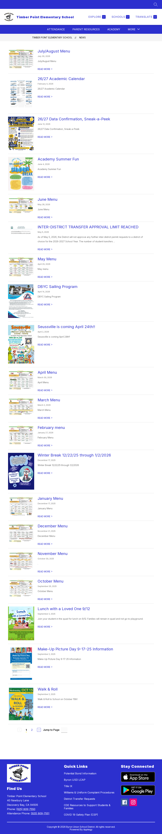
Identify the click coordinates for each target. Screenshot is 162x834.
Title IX (68, 786)
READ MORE (45, 69)
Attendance (56, 29)
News (82, 37)
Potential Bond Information (80, 773)
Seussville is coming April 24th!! (66, 326)
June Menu (47, 199)
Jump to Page (51, 729)
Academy (113, 29)
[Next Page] (39, 730)
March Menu (49, 400)
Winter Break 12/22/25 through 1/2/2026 (74, 455)
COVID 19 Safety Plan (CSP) (81, 814)
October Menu (50, 581)
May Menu (47, 259)
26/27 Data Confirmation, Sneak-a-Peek (74, 119)
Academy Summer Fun (58, 159)
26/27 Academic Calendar (61, 78)
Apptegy (87, 829)
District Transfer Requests (79, 798)
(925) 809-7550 (25, 809)
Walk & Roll (48, 689)
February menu (51, 427)
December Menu (53, 526)
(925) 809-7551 (40, 813)
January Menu (50, 498)
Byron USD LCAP (74, 779)
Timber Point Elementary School (52, 37)
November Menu (53, 553)
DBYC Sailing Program (58, 286)
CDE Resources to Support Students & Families (87, 807)
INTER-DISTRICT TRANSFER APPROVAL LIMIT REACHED (88, 227)
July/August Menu (54, 51)
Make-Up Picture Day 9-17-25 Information (75, 649)
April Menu (47, 372)
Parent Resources (86, 29)
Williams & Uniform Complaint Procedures (89, 792)
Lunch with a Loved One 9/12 (64, 608)
